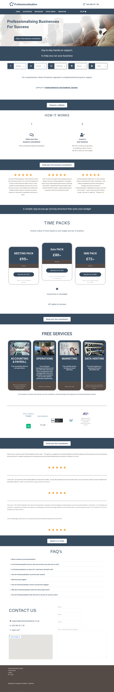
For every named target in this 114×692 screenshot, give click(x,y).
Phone (60, 622)
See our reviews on (43, 416)
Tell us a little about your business (68, 629)
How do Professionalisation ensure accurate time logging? (30, 585)
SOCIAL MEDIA (50, 11)
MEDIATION (62, 11)
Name (60, 607)
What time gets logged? (19, 579)
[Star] (28, 426)
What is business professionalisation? (23, 559)
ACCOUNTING (27, 11)
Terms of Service (90, 669)
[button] (56, 559)
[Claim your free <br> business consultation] (31, 135)
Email (60, 614)
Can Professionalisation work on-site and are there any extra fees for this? (35, 564)
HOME (18, 11)
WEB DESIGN (39, 11)
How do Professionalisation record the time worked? (28, 574)
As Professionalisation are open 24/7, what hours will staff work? (32, 569)
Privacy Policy (90, 672)
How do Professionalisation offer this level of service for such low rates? (34, 595)
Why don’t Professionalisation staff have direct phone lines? (30, 590)
